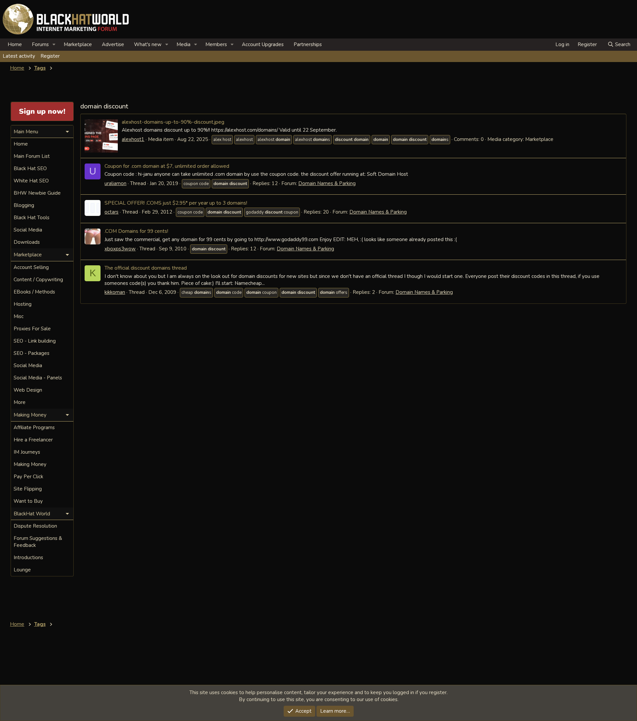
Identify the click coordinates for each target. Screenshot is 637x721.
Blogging (24, 205)
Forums (40, 44)
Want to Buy (28, 501)
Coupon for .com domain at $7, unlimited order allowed (167, 166)
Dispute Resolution (35, 526)
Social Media (28, 230)
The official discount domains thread (146, 267)
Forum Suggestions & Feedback (38, 542)
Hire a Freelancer (33, 439)
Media (183, 44)
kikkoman (115, 292)
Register (50, 56)
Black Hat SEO (30, 168)
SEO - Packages (31, 353)
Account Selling (31, 267)
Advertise (113, 44)
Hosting (23, 304)
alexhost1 (133, 139)
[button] (54, 44)
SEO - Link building (35, 341)
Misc (19, 316)
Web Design (28, 390)
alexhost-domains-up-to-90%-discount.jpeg (173, 121)
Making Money (30, 464)
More (20, 402)
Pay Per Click (28, 476)
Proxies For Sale (32, 328)
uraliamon (115, 183)
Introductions (28, 557)
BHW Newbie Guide (37, 193)
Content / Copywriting (38, 279)
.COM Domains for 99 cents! (136, 231)
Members (216, 44)
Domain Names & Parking (327, 183)
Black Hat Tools (31, 217)
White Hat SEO (31, 180)
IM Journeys (27, 452)
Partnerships (308, 44)
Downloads (27, 242)
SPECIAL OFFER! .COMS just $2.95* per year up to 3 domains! (176, 202)
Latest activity (19, 56)
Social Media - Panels (38, 377)
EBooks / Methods (34, 292)
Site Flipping (28, 489)
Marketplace (78, 44)
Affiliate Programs (34, 427)
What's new (148, 44)
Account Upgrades (263, 44)
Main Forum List (32, 156)
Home (15, 44)
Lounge (22, 569)
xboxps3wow (120, 248)
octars (111, 212)
